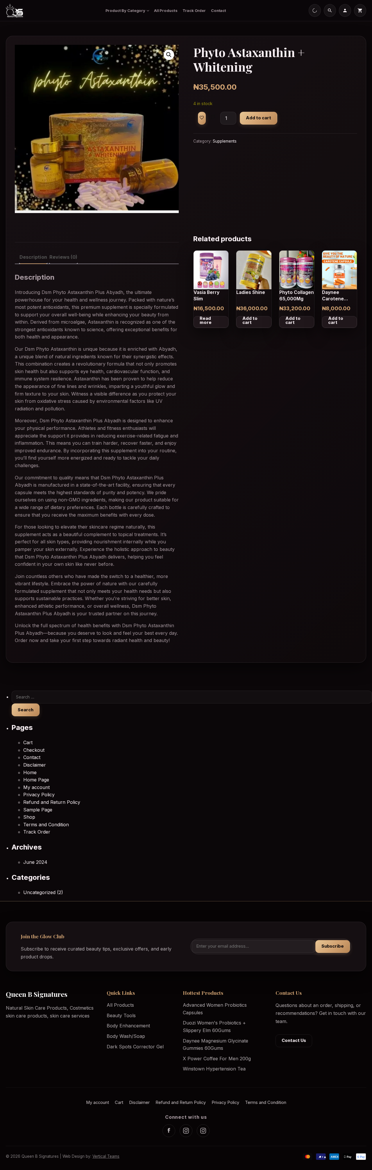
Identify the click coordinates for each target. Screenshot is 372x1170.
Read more (206, 320)
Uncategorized (39, 892)
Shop (29, 817)
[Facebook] (168, 1130)
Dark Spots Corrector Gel (135, 1047)
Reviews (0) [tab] (63, 257)
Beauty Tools (121, 1015)
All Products (165, 10)
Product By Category (125, 10)
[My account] (345, 10)
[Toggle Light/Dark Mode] (315, 10)
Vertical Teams (105, 1156)
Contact (218, 10)
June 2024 (35, 862)
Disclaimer (34, 765)
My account (36, 787)
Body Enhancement (128, 1026)
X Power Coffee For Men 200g (217, 1058)
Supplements (225, 141)
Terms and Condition (46, 824)
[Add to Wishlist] (202, 118)
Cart (28, 742)
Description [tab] (33, 257)
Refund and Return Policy (51, 802)
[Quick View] (222, 271)
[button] (169, 54)
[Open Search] (330, 10)
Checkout (33, 750)
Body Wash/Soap (126, 1036)
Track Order (194, 10)
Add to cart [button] (249, 320)
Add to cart (258, 117)
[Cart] (360, 10)
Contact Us (294, 1040)
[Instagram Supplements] (203, 1130)
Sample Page (37, 810)
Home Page (36, 780)
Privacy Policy (39, 794)
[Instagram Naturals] (186, 1130)
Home (30, 772)
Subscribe (332, 946)
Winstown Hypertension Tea (214, 1069)
